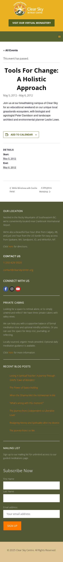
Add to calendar (22, 134)
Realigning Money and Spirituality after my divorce (34, 422)
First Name (8, 478)
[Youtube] (18, 288)
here (11, 246)
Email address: (10, 507)
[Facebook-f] (5, 288)
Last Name (8, 491)
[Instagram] (11, 288)
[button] (59, 36)
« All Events (10, 50)
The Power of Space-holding (24, 387)
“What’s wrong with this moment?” (27, 403)
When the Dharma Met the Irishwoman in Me (32, 395)
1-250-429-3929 (12, 262)
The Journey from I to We (22, 430)
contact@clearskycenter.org (18, 269)
